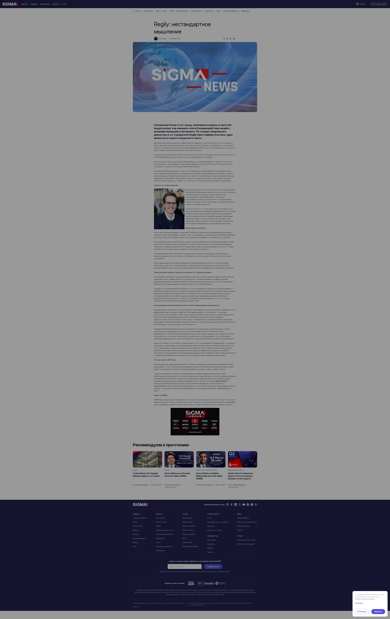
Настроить (359, 603)
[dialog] (195, 309)
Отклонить (362, 612)
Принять (378, 612)
